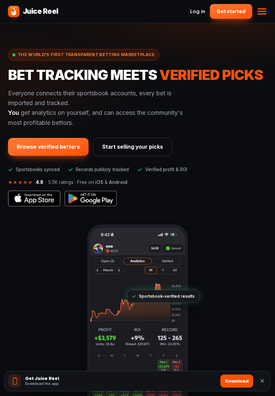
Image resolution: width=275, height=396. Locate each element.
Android (118, 182)
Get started (231, 11)
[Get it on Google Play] (90, 198)
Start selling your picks (132, 147)
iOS (99, 182)
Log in (197, 11)
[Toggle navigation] (262, 11)
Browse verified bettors (48, 147)
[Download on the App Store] (34, 198)
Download (237, 381)
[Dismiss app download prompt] (262, 381)
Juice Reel (40, 11)
